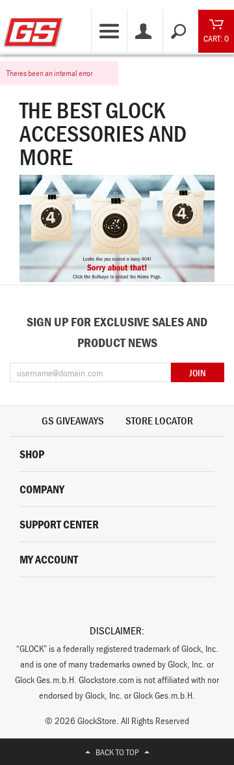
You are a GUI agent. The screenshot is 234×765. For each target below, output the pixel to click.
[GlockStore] (33, 27)
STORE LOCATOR (159, 420)
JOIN (197, 373)
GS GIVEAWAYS (73, 420)
